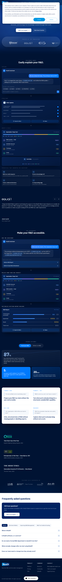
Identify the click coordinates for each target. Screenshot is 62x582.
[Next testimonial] (58, 199)
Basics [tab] (4, 525)
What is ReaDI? (31, 530)
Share (46, 121)
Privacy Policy (38, 11)
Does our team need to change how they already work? (31, 551)
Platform (29, 566)
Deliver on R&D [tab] (37, 345)
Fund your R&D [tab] (25, 345)
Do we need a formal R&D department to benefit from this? (31, 541)
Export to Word (18, 121)
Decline (51, 19)
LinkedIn (39, 571)
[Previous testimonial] (54, 199)
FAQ (28, 571)
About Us (39, 566)
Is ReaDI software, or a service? (31, 535)
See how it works (39, 30)
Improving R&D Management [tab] (27, 525)
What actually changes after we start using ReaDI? (31, 546)
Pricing (29, 569)
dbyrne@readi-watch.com (53, 566)
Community (40, 569)
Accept (39, 19)
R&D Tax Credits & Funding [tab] (43, 525)
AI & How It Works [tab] (13, 525)
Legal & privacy (51, 571)
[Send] (58, 92)
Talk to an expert (23, 30)
